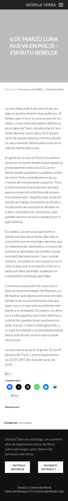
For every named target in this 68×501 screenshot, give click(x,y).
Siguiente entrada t (50, 467)
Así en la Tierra (41, 5)
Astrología (25, 422)
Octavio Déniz (55, 89)
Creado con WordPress (34, 487)
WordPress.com (51, 491)
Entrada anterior (17, 467)
